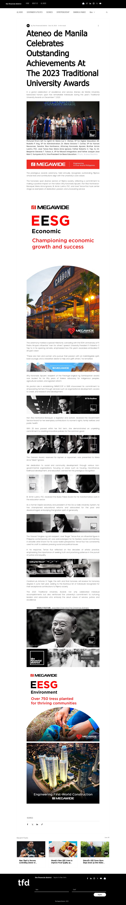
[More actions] (98, 25)
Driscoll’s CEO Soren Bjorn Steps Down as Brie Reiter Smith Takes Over (93, 862)
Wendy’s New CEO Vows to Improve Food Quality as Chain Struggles (61, 862)
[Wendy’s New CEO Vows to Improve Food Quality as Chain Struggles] (63, 849)
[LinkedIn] (90, 3)
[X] (97, 3)
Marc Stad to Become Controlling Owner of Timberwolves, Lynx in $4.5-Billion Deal (30, 862)
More (91, 12)
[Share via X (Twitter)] (32, 824)
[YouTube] (100, 3)
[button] (107, 12)
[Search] (109, 4)
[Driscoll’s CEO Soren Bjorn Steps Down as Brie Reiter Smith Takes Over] (95, 849)
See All (107, 837)
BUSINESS (49, 12)
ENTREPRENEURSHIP (63, 12)
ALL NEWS (20, 12)
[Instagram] (94, 3)
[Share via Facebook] (27, 824)
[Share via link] (42, 824)
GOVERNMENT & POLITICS (35, 12)
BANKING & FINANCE (79, 12)
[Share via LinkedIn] (37, 824)
